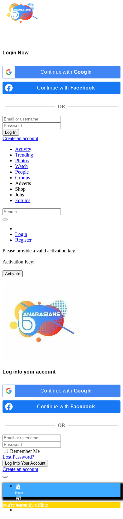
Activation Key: (18, 261)
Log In (10, 132)
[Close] (5, 477)
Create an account (20, 138)
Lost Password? (18, 457)
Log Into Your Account (25, 463)
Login (21, 234)
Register (23, 240)
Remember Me (24, 451)
